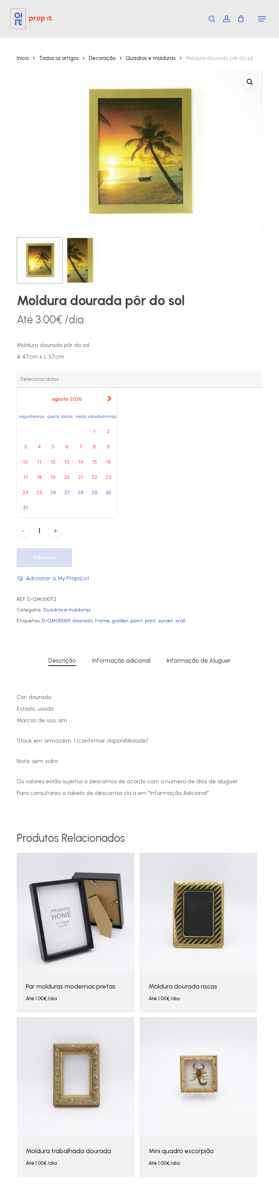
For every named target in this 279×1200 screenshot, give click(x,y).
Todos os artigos (58, 58)
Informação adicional (121, 660)
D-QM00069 (56, 621)
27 (67, 492)
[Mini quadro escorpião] (198, 1076)
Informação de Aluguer (198, 660)
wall (180, 621)
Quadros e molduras (150, 58)
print (150, 621)
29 (94, 492)
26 (53, 492)
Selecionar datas (40, 1004)
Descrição (62, 660)
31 (25, 507)
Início (23, 58)
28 (81, 492)
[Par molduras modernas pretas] (75, 911)
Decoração (102, 58)
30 (108, 492)
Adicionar (44, 557)
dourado (82, 621)
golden (120, 621)
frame (102, 621)
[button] (261, 19)
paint (136, 621)
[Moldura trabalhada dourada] (75, 1076)
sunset (165, 621)
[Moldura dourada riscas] (198, 911)
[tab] (62, 660)
